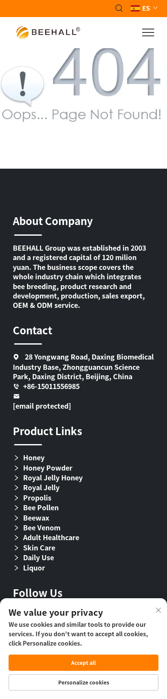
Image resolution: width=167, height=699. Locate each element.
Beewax (36, 518)
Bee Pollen (41, 507)
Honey (34, 457)
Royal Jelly (41, 487)
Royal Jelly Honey (53, 478)
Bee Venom (41, 527)
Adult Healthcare (51, 537)
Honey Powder (47, 468)
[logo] (48, 31)
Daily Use (38, 557)
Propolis (37, 498)
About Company (53, 220)
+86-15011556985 (51, 386)
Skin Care (39, 548)
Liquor (34, 568)
